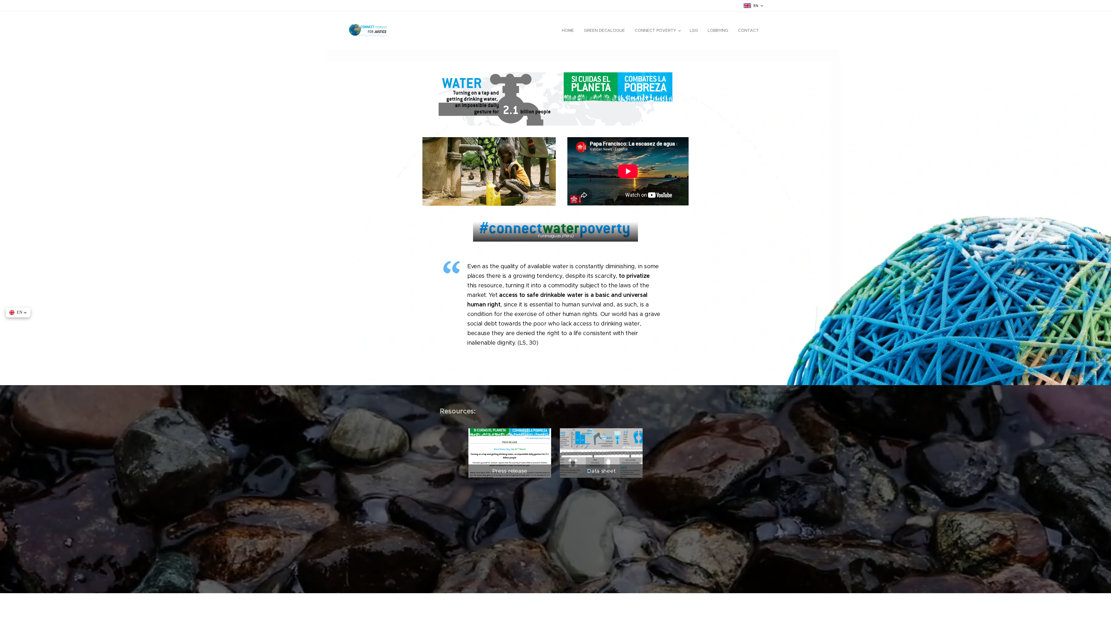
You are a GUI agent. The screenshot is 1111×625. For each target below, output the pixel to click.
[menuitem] (568, 30)
